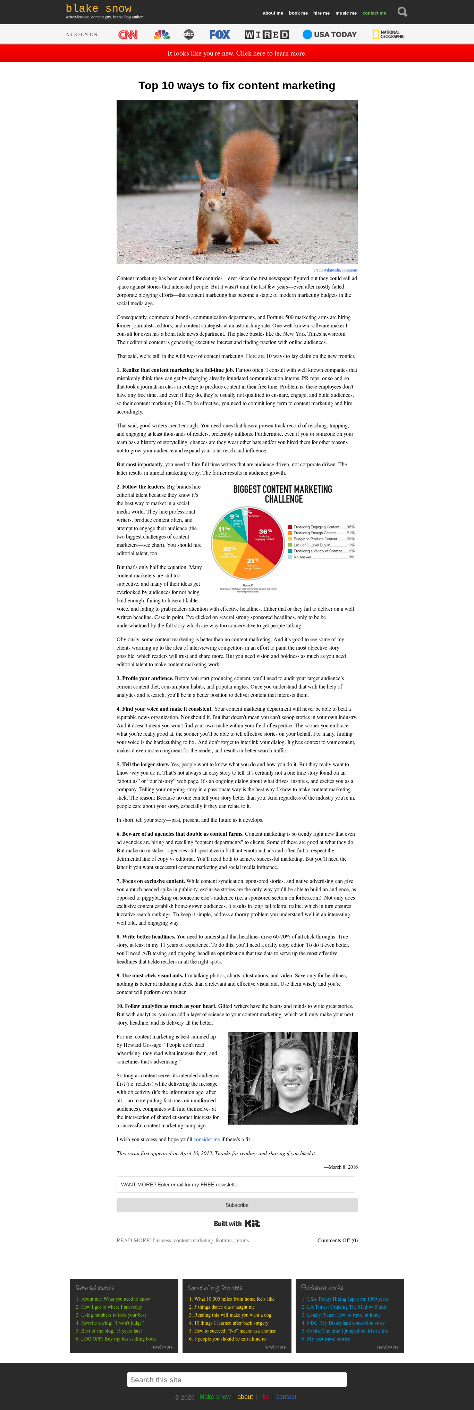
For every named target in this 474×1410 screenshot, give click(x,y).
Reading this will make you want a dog (232, 1315)
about (269, 13)
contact (370, 13)
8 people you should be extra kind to (230, 1339)
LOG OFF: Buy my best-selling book (118, 1339)
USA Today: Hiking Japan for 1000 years (347, 1299)
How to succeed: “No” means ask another (235, 1331)
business (162, 1240)
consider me (207, 1139)
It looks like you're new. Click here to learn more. (237, 53)
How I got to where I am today (111, 1307)
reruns (242, 1240)
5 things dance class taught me (224, 1307)
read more (162, 1347)
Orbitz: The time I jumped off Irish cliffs (347, 1331)
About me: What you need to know (115, 1299)
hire (317, 13)
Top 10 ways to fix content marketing (237, 85)
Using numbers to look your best (113, 1315)
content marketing (193, 1240)
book (294, 13)
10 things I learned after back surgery (231, 1323)
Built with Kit (237, 1223)
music (342, 13)
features (224, 1240)
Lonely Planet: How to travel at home (344, 1315)
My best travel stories (328, 1339)
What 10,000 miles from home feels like (234, 1299)
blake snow (215, 1396)
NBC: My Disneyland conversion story (346, 1323)
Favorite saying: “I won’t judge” (112, 1323)
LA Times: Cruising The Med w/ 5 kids (347, 1307)
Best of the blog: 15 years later (111, 1331)
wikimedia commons (341, 270)
